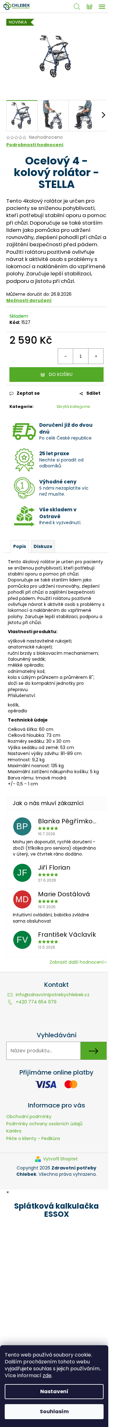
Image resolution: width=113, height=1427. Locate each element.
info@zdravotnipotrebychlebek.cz (52, 995)
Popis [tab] (19, 546)
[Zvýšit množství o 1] (95, 356)
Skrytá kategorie (73, 406)
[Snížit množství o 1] (65, 356)
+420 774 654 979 (36, 1002)
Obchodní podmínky (28, 1116)
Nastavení (54, 1391)
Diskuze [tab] (43, 546)
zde (47, 1375)
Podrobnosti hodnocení (34, 145)
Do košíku (61, 374)
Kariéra (13, 1131)
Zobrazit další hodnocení (77, 962)
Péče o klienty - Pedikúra (33, 1138)
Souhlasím (54, 1411)
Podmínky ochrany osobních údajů (44, 1124)
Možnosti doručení (28, 300)
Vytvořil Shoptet (60, 1159)
